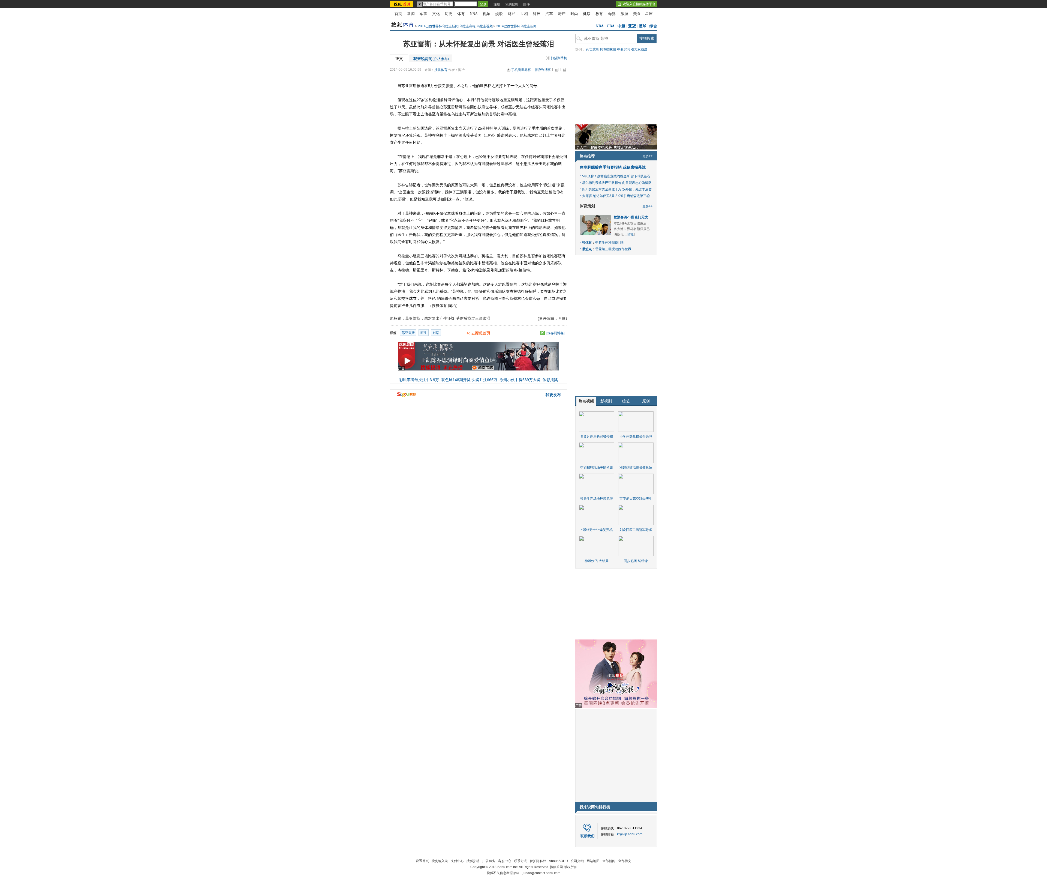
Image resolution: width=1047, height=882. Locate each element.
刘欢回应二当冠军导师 (635, 530)
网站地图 (593, 861)
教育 (599, 14)
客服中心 (504, 861)
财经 (511, 14)
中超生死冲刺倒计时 (610, 242)
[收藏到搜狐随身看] (542, 333)
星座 (649, 14)
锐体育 (587, 242)
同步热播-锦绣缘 (636, 561)
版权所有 (570, 867)
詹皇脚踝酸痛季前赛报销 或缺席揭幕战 (613, 167)
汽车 (549, 14)
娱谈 (499, 14)
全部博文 (624, 861)
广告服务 (488, 861)
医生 (423, 333)
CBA (611, 26)
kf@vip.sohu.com (629, 834)
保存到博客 (543, 70)
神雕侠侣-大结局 (597, 561)
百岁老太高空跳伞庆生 (635, 499)
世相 (524, 14)
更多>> (647, 156)
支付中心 (457, 861)
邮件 (526, 4)
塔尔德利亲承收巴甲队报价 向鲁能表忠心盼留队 (617, 183)
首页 (398, 14)
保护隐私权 (538, 861)
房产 (561, 14)
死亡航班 (592, 49)
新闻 (411, 14)
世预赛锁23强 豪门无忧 (631, 217)
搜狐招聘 (473, 861)
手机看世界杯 (521, 70)
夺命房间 (623, 49)
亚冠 (632, 26)
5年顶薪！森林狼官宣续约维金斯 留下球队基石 (616, 176)
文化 (436, 14)
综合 (653, 26)
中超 (621, 26)
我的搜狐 (511, 4)
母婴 (612, 14)
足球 (642, 26)
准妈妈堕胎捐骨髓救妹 (635, 468)
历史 (448, 14)
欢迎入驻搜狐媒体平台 (639, 4)
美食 (637, 14)
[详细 (630, 234)
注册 (497, 4)
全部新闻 (608, 861)
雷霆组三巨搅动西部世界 (613, 249)
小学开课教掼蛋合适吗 (635, 436)
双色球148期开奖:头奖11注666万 (469, 380)
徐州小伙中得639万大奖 (520, 380)
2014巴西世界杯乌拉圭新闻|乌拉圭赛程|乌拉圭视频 (455, 26)
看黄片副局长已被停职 (596, 436)
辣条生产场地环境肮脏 (596, 499)
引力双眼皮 (639, 49)
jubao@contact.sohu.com (541, 873)
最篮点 (587, 249)
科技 (536, 14)
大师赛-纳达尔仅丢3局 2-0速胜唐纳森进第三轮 (616, 196)
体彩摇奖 (550, 380)
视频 (486, 14)
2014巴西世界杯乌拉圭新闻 (516, 26)
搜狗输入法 (440, 861)
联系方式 (520, 861)
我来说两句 (431, 58)
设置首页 (422, 861)
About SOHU (558, 861)
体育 (461, 14)
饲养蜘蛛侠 (608, 49)
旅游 (624, 14)
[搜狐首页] (402, 4)
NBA (474, 14)
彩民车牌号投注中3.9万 (419, 380)
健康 (587, 14)
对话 (436, 333)
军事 (423, 14)
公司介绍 (577, 861)
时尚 (574, 14)
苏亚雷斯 (408, 333)
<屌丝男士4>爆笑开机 (597, 530)
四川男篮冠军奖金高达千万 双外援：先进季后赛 (617, 189)
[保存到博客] (555, 333)
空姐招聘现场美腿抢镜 (596, 468)
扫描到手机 (559, 58)
